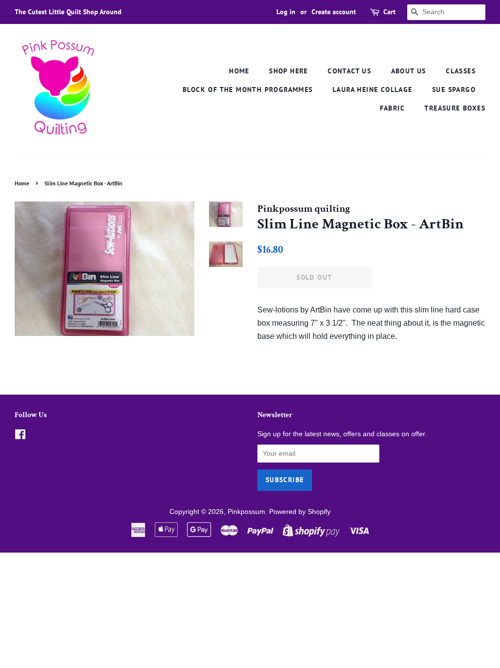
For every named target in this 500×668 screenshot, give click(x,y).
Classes (461, 71)
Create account (334, 11)
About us (408, 71)
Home (239, 71)
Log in (285, 11)
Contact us (349, 71)
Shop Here (288, 71)
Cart (389, 11)
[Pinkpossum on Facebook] (20, 436)
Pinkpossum (246, 511)
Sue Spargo (454, 89)
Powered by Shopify (300, 511)
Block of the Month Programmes (248, 89)
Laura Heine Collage (373, 89)
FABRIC (392, 108)
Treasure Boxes (454, 108)
